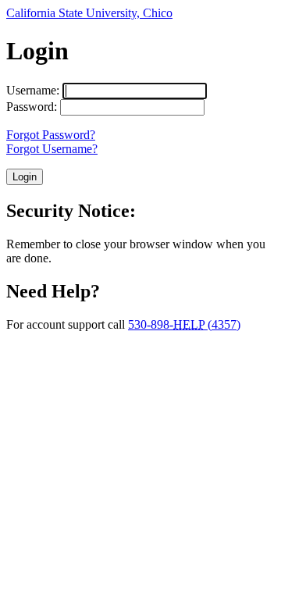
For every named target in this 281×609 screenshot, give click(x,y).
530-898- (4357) (184, 324)
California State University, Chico (89, 13)
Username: (32, 90)
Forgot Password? (50, 134)
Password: (31, 106)
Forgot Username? (52, 148)
